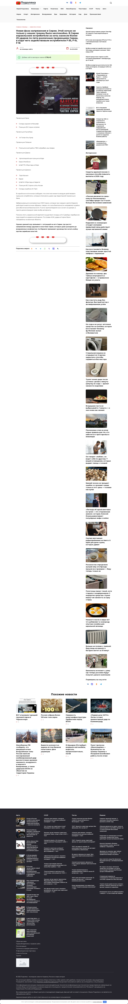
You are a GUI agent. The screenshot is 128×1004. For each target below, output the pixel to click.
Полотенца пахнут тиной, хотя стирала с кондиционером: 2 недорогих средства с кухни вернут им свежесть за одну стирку (99, 595)
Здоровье (63, 14)
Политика (54, 9)
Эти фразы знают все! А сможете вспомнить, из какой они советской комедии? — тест (55, 890)
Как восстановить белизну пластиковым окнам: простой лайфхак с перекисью (98, 251)
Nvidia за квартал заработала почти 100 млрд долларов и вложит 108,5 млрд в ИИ (98, 50)
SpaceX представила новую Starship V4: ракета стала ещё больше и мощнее (98, 33)
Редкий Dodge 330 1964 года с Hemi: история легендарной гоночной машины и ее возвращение (33, 898)
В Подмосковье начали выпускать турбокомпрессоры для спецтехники (33, 909)
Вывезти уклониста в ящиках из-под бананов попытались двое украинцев (51, 748)
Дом (85, 14)
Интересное (35, 14)
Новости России (21, 953)
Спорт (26, 14)
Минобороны (71, 9)
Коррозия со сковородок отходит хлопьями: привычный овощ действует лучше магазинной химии (98, 226)
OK (105, 1002)
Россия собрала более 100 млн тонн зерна (50, 716)
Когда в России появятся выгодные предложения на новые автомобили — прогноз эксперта (33, 822)
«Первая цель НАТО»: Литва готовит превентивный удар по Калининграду (100, 718)
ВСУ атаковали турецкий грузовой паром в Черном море (104, 109)
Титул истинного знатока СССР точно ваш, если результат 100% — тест (55, 873)
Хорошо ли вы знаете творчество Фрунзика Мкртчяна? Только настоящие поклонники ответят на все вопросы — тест (55, 881)
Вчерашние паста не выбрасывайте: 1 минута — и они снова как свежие (98, 408)
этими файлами (97, 1002)
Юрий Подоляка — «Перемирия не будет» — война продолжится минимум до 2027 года (102, 78)
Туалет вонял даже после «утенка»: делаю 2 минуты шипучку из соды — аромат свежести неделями (97, 382)
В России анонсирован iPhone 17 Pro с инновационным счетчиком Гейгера (98, 41)
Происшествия (95, 14)
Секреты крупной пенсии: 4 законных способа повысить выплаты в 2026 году (98, 174)
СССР (91, 9)
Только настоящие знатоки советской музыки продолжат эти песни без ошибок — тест (55, 865)
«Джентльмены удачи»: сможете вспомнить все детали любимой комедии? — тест (54, 857)
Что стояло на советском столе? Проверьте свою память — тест (55, 827)
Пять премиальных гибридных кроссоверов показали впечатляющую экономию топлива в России (33, 885)
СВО (62, 9)
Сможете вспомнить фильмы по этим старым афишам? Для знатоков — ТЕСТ (84, 863)
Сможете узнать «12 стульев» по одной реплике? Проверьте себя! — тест (56, 842)
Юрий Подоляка (23, 9)
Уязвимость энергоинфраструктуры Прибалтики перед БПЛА (76, 718)
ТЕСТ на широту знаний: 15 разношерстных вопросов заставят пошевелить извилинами (83, 848)
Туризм (18, 955)
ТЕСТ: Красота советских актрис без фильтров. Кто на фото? (84, 827)
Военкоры (35, 9)
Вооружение (47, 14)
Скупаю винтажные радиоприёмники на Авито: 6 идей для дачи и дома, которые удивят (98, 541)
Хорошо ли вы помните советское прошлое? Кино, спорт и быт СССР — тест (56, 834)
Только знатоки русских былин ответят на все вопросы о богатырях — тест (82, 820)
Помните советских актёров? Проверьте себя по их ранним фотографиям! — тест (54, 849)
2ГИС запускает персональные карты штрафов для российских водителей (33, 933)
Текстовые (83, 9)
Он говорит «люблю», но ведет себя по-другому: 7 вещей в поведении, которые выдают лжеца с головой (98, 460)
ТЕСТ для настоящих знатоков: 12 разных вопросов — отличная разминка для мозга (83, 879)
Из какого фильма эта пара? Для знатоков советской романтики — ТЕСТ (83, 856)
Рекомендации (21, 946)
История (72, 14)
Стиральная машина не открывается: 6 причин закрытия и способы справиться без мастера (96, 356)
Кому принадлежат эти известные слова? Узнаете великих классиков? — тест (84, 887)
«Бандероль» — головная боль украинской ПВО (102, 143)
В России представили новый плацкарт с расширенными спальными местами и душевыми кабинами (33, 871)
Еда (55, 14)
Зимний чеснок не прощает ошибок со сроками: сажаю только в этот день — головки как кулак (98, 486)
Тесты (98, 9)
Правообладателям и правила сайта (28, 944)
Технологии (21, 19)
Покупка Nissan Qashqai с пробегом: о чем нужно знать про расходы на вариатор (33, 833)
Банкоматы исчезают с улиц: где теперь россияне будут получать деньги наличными (98, 673)
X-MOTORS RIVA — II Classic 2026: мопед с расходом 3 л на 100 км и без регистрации (33, 922)
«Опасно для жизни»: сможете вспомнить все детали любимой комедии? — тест (54, 820)
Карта (46, 9)
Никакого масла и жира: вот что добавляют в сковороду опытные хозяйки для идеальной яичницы (98, 623)
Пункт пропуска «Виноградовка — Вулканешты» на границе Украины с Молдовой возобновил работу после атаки (100, 750)
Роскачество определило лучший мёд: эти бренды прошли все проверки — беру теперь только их (98, 568)
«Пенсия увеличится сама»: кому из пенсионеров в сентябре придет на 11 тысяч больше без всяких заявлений (98, 199)
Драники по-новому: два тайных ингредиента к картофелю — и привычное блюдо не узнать (97, 277)
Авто (104, 9)
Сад (79, 14)
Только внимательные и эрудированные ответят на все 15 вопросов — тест (83, 871)
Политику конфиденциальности (47, 982)
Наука (19, 14)
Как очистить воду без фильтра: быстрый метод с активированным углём (97, 302)
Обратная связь (21, 941)
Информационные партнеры (26, 951)
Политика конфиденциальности (27, 948)
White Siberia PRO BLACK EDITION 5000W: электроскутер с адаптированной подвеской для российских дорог (33, 845)
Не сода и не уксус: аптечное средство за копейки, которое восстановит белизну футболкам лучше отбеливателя (99, 328)
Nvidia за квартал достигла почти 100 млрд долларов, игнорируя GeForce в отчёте (99, 66)
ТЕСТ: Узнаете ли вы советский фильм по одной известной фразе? (83, 841)
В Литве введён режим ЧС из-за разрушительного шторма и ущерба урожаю (32, 858)
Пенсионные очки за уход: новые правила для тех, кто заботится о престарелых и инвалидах (97, 433)
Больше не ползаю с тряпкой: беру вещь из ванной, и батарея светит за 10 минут (98, 648)
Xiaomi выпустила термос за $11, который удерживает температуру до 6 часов (98, 58)
